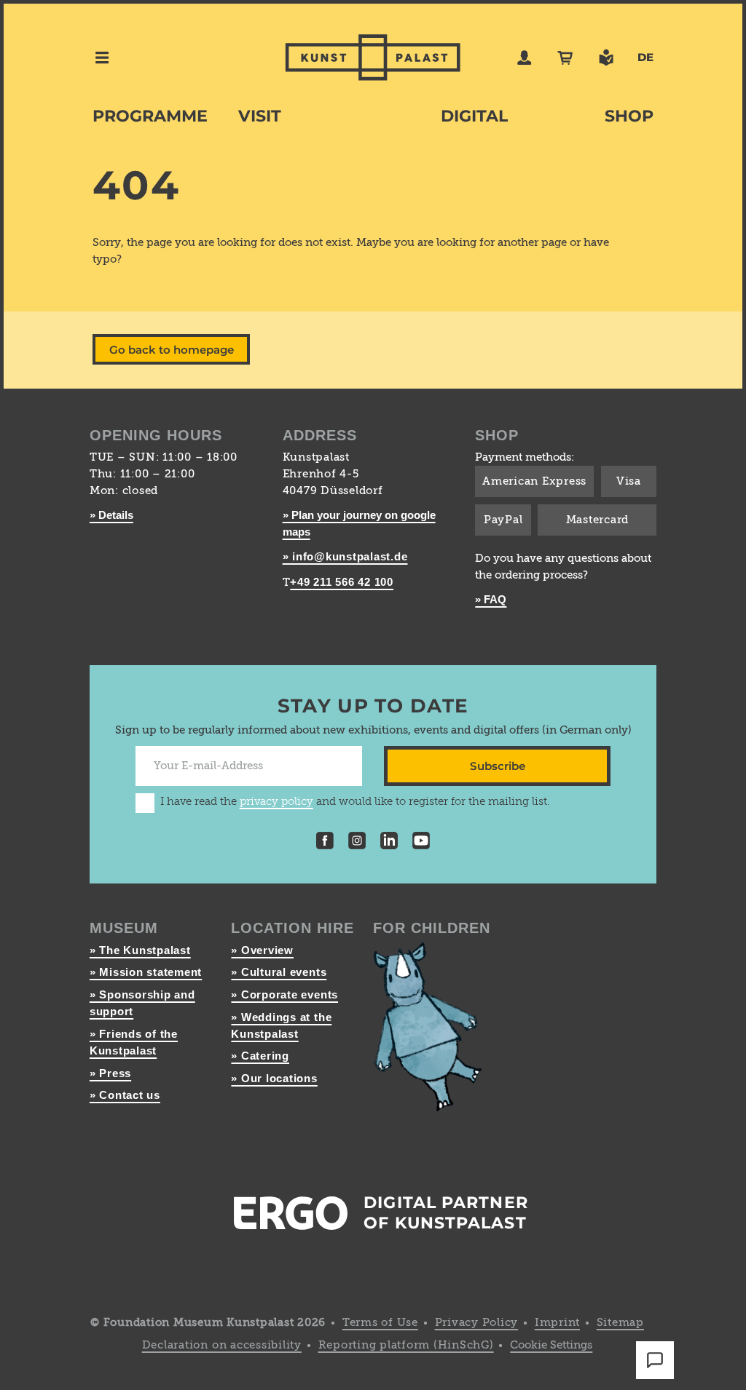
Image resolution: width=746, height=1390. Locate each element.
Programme (150, 116)
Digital (474, 116)
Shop (629, 116)
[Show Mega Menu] (102, 57)
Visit (259, 116)
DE (645, 57)
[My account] (524, 57)
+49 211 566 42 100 (341, 582)
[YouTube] (421, 843)
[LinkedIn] (389, 843)
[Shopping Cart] (565, 57)
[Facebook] (325, 843)
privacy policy (276, 801)
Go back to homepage (171, 350)
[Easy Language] (606, 57)
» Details (111, 515)
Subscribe (497, 766)
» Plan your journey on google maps (359, 523)
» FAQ (490, 599)
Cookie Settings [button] (551, 1345)
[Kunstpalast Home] (373, 57)
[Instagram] (357, 843)
